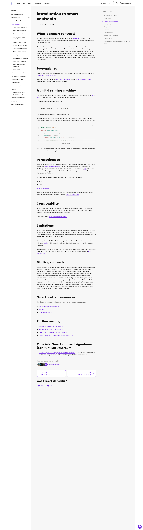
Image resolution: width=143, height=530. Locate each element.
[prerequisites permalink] (36, 68)
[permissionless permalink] (36, 159)
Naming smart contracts (19, 52)
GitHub (42, 309)
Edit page (51, 24)
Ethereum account (62, 47)
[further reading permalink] (36, 321)
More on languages (43, 188)
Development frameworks (19, 76)
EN (126, 3)
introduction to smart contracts (46, 75)
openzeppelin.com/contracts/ (49, 306)
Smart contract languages (20, 27)
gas (85, 169)
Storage (14, 89)
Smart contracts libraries (19, 34)
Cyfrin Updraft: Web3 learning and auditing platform (56, 335)
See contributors (53, 364)
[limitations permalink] (36, 225)
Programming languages (18, 97)
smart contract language (52, 166)
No (51, 386)
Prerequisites (107, 18)
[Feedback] (140, 527)
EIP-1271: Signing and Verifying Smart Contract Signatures (57, 353)
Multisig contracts (108, 32)
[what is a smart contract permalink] (36, 33)
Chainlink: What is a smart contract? (51, 329)
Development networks (18, 73)
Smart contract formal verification (19, 65)
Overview (13, 10)
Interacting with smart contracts (19, 38)
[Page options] (45, 24)
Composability (17, 69)
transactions (66, 79)
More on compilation (72, 194)
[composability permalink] (36, 203)
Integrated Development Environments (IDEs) (18, 93)
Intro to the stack (16, 21)
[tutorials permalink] (36, 346)
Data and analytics (17, 86)
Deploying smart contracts (20, 48)
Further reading (108, 38)
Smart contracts (16, 24)
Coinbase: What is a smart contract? (51, 326)
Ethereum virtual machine (84, 79)
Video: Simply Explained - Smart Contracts (53, 332)
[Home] (11, 3)
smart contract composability (58, 217)
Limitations (107, 29)
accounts (59, 79)
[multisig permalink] (36, 262)
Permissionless (108, 24)
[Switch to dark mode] (117, 3)
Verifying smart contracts (20, 55)
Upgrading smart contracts (20, 58)
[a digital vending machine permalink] (36, 90)
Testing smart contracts (19, 42)
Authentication (16, 82)
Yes (42, 386)
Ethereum (75, 38)
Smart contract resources (111, 35)
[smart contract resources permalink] (36, 297)
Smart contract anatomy (19, 30)
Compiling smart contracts (20, 45)
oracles (45, 243)
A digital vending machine (111, 21)
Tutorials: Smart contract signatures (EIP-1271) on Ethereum (117, 42)
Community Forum (45, 312)
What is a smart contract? (111, 15)
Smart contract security (19, 61)
